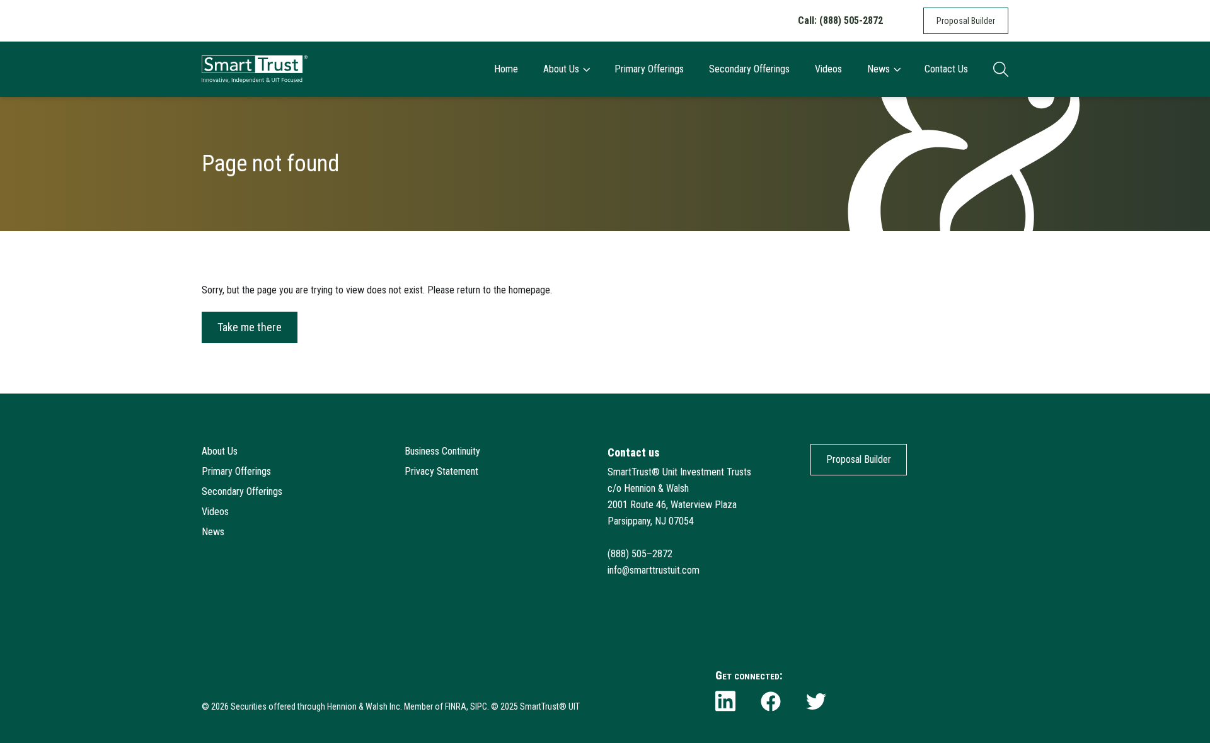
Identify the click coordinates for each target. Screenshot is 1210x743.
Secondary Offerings (749, 69)
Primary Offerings (649, 69)
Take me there (249, 327)
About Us (561, 69)
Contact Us (946, 69)
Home (506, 69)
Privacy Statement (441, 471)
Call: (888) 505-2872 (840, 20)
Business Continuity (442, 451)
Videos (828, 69)
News (878, 69)
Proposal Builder (965, 21)
